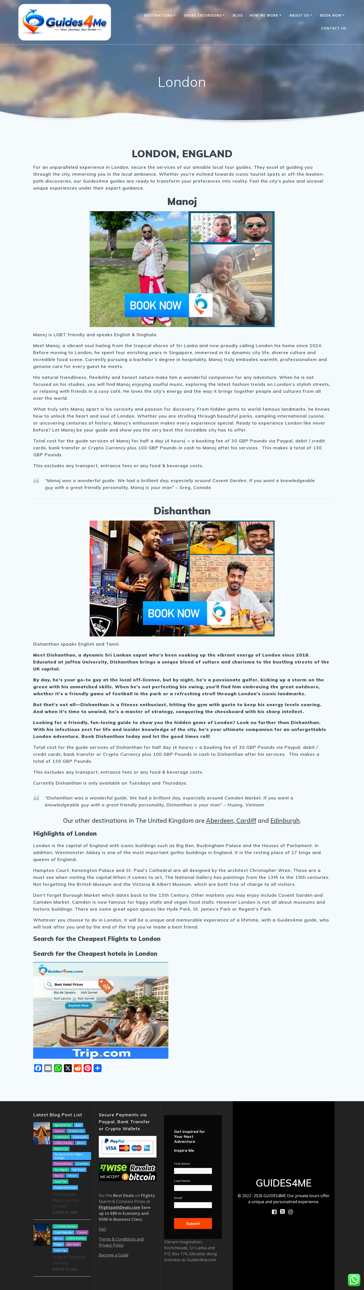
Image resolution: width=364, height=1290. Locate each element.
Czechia (81, 1232)
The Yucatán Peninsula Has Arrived (65, 1200)
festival (58, 1238)
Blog (238, 15)
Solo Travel (78, 1169)
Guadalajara (61, 1137)
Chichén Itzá (75, 1131)
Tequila (58, 1175)
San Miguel (61, 1169)
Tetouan (72, 1175)
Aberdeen (220, 820)
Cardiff (245, 820)
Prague (58, 1244)
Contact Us (333, 28)
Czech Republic (63, 1232)
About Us (299, 15)
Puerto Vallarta (63, 1163)
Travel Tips (60, 1181)
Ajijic (78, 1125)
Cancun (59, 1131)
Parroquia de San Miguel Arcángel (68, 1156)
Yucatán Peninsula (65, 1187)
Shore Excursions (203, 15)
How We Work (264, 15)
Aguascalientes (62, 1125)
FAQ (102, 1229)
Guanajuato (80, 1137)
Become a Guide (114, 1255)
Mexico (81, 1143)
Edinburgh (285, 820)
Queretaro (82, 1163)
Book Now (331, 15)
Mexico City (61, 1149)
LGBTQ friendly (63, 1143)
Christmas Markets (65, 1226)
